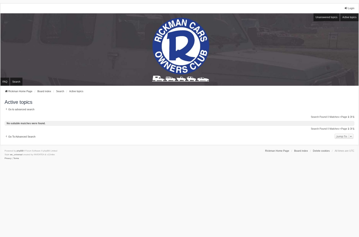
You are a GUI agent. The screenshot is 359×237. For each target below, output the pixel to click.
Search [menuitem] (16, 81)
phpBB (20, 151)
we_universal (16, 154)
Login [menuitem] (351, 8)
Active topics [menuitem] (349, 17)
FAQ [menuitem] (4, 81)
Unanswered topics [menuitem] (326, 17)
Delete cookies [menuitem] (321, 150)
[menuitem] (8, 158)
